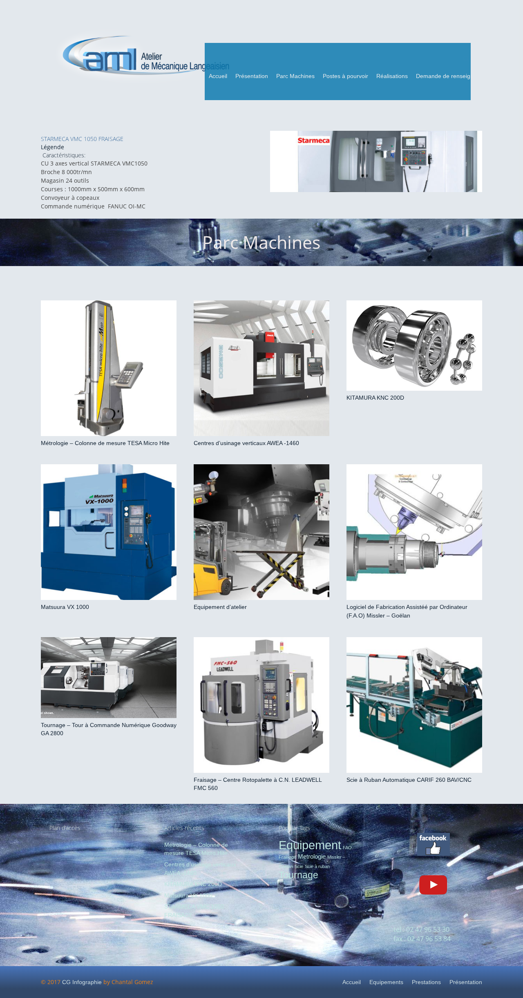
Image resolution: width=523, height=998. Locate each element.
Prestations (426, 982)
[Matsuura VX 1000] (109, 532)
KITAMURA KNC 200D (375, 397)
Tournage (298, 875)
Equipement (310, 845)
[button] (318, 76)
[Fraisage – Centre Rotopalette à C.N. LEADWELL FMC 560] (261, 705)
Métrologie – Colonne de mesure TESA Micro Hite (105, 443)
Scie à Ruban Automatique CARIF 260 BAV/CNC (409, 779)
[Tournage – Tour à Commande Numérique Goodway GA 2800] (109, 677)
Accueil (351, 982)
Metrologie (312, 856)
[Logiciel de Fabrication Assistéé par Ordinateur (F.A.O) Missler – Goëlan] (414, 532)
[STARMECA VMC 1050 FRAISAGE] (376, 161)
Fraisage (287, 857)
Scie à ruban (317, 866)
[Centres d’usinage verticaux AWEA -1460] (261, 368)
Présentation (465, 982)
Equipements (386, 982)
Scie (299, 866)
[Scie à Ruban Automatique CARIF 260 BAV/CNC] (414, 705)
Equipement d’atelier (220, 607)
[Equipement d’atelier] (261, 532)
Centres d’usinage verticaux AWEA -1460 (246, 443)
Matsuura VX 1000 (65, 607)
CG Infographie (82, 982)
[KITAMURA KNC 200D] (414, 345)
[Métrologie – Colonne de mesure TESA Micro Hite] (109, 368)
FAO (347, 847)
